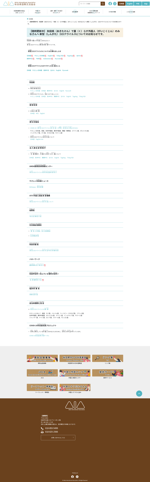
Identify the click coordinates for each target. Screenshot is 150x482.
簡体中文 (50, 91)
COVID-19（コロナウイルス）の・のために (54, 128)
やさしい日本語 (39, 56)
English (129, 3)
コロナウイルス (43, 172)
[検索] (103, 4)
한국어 (52, 70)
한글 (145, 3)
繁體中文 (56, 96)
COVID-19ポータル (39, 336)
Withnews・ (36, 187)
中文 (137, 3)
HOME (31, 19)
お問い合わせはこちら (58, 438)
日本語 (121, 3)
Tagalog (63, 158)
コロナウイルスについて (41, 202)
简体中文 (46, 70)
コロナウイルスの (39, 309)
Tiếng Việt (70, 158)
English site (39, 139)
